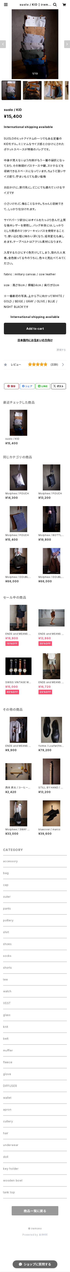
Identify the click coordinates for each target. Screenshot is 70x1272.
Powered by (31, 1234)
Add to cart (35, 329)
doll (5, 1156)
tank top (9, 1192)
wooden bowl (13, 1180)
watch (7, 991)
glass (6, 1015)
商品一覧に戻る (35, 1211)
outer (7, 896)
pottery (8, 920)
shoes (7, 944)
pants (7, 908)
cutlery (8, 1121)
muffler (8, 1050)
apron (7, 1109)
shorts (7, 967)
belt (6, 1038)
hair (5, 1133)
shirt (6, 932)
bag (6, 873)
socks (7, 955)
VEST (7, 1003)
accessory (10, 861)
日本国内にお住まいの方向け (35, 340)
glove (7, 1074)
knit (5, 1026)
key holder (11, 1168)
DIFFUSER (10, 1085)
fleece (7, 1062)
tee (5, 979)
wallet (7, 1097)
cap (5, 884)
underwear (10, 1145)
